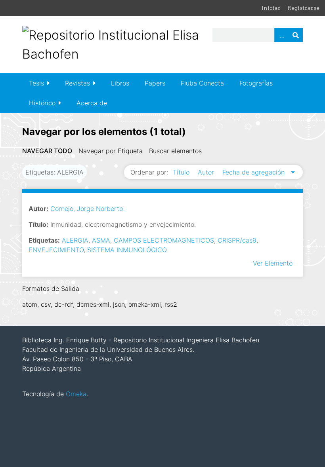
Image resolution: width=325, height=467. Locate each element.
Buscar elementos (175, 151)
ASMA (101, 240)
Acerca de (91, 103)
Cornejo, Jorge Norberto (86, 209)
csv (46, 304)
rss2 (170, 304)
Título (182, 172)
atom (29, 304)
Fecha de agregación (254, 172)
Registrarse (303, 8)
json (119, 304)
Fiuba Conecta (202, 83)
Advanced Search (281, 35)
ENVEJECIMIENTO (56, 250)
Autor (207, 172)
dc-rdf (63, 304)
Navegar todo (47, 151)
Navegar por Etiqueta (110, 151)
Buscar (296, 35)
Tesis (36, 83)
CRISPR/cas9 (237, 240)
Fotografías (256, 83)
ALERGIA (75, 240)
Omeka (76, 394)
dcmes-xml (92, 304)
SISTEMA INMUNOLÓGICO (127, 250)
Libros (120, 83)
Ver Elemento (272, 263)
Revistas (77, 83)
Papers (155, 83)
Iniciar (271, 8)
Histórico (42, 103)
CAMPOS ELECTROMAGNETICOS (164, 240)
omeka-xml (144, 304)
